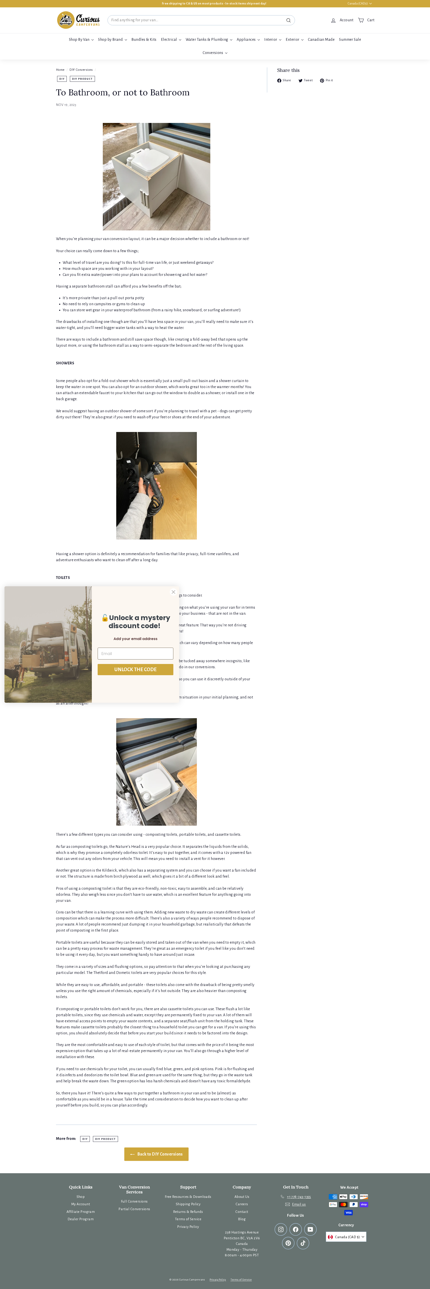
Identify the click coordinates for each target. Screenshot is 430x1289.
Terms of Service (188, 1219)
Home (60, 69)
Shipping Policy (188, 1204)
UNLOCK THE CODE (135, 669)
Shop (81, 1197)
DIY (61, 78)
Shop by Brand (110, 40)
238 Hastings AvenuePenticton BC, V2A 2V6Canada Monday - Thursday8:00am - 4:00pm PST (242, 1243)
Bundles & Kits (144, 40)
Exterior (293, 40)
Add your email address (135, 638)
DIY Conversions (81, 69)
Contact (241, 1212)
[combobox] (201, 20)
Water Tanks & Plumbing (207, 40)
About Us (241, 1197)
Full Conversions (134, 1201)
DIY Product (82, 78)
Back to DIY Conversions (159, 1154)
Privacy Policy (188, 1227)
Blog (242, 1219)
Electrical (169, 40)
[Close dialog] (173, 592)
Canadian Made (321, 40)
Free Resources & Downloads (188, 1197)
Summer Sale (350, 40)
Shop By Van (79, 40)
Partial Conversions (134, 1209)
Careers (242, 1204)
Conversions (213, 53)
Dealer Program (81, 1219)
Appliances (246, 40)
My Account (80, 1204)
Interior (271, 40)
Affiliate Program (81, 1212)
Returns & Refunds (188, 1212)
